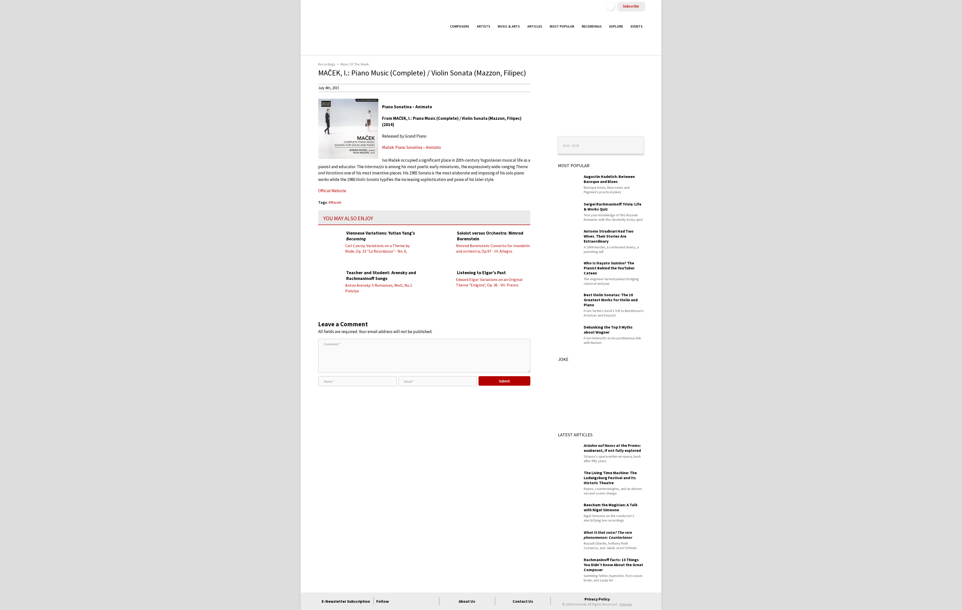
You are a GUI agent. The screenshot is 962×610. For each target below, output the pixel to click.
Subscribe (631, 6)
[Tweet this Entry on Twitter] (539, 112)
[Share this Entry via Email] (539, 87)
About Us (467, 601)
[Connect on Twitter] (405, 601)
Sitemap (625, 604)
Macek (335, 202)
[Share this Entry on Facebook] (539, 104)
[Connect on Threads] (432, 601)
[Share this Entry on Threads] (539, 128)
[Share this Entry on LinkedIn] (539, 120)
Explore (616, 26)
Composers (459, 26)
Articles (534, 26)
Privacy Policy (597, 598)
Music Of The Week (354, 64)
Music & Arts (509, 26)
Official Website (332, 190)
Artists (483, 26)
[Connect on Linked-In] (423, 601)
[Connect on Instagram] (414, 601)
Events (637, 26)
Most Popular (562, 26)
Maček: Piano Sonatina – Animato (411, 147)
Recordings (592, 26)
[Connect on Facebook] (396, 601)
